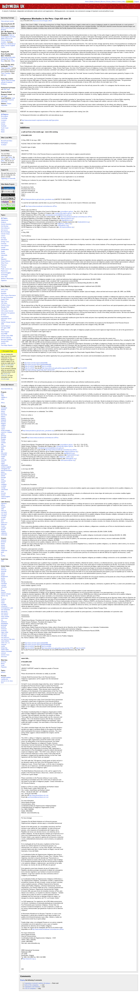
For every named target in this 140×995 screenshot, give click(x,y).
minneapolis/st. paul (7, 608)
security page (5, 379)
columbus (4, 587)
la (1, 597)
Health (3, 251)
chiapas (3, 507)
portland (3, 627)
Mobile (92, 1)
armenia (3, 409)
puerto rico (4, 522)
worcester (4, 656)
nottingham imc (5, 468)
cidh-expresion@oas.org (66, 227)
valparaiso (4, 533)
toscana (3, 493)
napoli (3, 463)
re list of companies (30, 988)
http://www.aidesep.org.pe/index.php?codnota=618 (40, 370)
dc (1, 589)
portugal (3, 477)
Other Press (4, 263)
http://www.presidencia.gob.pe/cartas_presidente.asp (38, 199)
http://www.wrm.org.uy (29, 959)
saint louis (4, 634)
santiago (3, 528)
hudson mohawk (6, 594)
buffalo (3, 580)
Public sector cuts (6, 269)
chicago (3, 582)
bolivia (3, 505)
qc (1, 554)
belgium (3, 418)
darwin (3, 545)
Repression (36, 20)
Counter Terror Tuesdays (7, 67)
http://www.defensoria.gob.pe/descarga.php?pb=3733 (57, 368)
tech (2, 682)
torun (2, 491)
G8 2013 (3, 291)
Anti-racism (4, 230)
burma (3, 543)
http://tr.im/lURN (46, 366)
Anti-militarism (5, 228)
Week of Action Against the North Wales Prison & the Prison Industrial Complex (8, 38)
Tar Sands (4, 309)
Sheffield (3, 126)
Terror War (4, 276)
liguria (3, 449)
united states (5, 649)
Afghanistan (4, 220)
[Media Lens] (8, 199)
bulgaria (3, 423)
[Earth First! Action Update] (8, 206)
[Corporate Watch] (8, 196)
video (2, 399)
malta (2, 458)
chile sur (3, 510)
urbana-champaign (6, 651)
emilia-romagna (5, 430)
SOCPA (3, 343)
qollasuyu (4, 524)
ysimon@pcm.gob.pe (66, 211)
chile (2, 508)
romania (3, 481)
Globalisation (5, 249)
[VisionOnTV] (8, 202)
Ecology (3, 237)
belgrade (3, 420)
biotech (3, 672)
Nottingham (4, 143)
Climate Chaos (5, 234)
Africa (3, 402)
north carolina (5, 616)
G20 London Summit (7, 311)
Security (130, 1)
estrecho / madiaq (6, 432)
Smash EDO (5, 341)
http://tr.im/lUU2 (29, 366)
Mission (103, 1)
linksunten (4, 453)
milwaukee (4, 606)
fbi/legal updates (6, 677)
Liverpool (3, 120)
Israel (2, 665)
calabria (3, 425)
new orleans (4, 615)
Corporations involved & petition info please (37, 983)
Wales (3, 130)
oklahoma (4, 622)
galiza (3, 434)
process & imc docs (7, 681)
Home (87, 1)
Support (136, 1)
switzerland (4, 489)
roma (2, 479)
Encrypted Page (8, 351)
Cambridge (4, 118)
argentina (3, 503)
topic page (7, 89)
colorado (3, 585)
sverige (3, 488)
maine (3, 601)
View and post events (7, 21)
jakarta (3, 547)
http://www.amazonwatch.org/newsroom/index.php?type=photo (40, 120)
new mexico (4, 613)
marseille (3, 460)
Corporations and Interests (32, 986)
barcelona (4, 415)
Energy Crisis (5, 241)
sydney (3, 556)
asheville (3, 571)
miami (3, 602)
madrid (3, 456)
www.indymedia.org (6, 389)
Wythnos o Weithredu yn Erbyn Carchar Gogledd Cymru (8, 45)
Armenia (3, 662)
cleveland (4, 583)
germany (3, 435)
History (3, 253)
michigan (3, 604)
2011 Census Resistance (8, 295)
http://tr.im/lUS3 (82, 368)
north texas (4, 618)
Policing (3, 267)
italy (2, 444)
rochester (4, 630)
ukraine (3, 495)
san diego (4, 635)
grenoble (3, 437)
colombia (3, 515)
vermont (3, 653)
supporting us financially (8, 178)
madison (3, 599)
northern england (6, 467)
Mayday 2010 (5, 307)
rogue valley (4, 632)
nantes (3, 462)
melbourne (4, 550)
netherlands (4, 465)
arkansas (3, 569)
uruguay (3, 531)
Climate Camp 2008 (7, 335)
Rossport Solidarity (6, 339)
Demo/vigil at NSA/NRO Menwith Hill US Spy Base (8, 59)
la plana (3, 446)
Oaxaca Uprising (6, 337)
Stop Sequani (5, 332)
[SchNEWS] (8, 189)
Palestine (4, 265)
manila (3, 549)
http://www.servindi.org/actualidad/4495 (35, 363)
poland (3, 475)
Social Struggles (44, 20)
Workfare (3, 293)
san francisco (5, 637)
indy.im (3, 157)
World (50, 20)
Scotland (3, 144)
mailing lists (4, 679)
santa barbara (5, 641)
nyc (2, 620)
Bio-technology (5, 232)
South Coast (4, 128)
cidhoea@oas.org (63, 225)
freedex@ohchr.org (83, 222)
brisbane (3, 542)
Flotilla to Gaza (5, 305)
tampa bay (4, 648)
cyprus (3, 428)
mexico (3, 519)
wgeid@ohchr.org (67, 220)
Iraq (2, 257)
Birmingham (4, 116)
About (113, 1)
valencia (3, 498)
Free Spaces (5, 245)
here (5, 75)
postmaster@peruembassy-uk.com (38, 797)
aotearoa (3, 540)
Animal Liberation (6, 224)
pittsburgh (4, 625)
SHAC (3, 330)
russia (3, 482)
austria (3, 413)
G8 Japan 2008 (5, 328)
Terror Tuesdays (6, 73)
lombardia (4, 455)
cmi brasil (4, 512)
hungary (3, 439)
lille (2, 451)
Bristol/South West (6, 141)
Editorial (97, 1)
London (3, 122)
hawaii (3, 590)
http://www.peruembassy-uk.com (38, 795)
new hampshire (5, 609)
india (2, 561)
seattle (3, 646)
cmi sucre (4, 514)
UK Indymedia (19, 5)
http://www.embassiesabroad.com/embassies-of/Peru (41, 206)
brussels (3, 422)
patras (3, 472)
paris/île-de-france (6, 470)
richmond (3, 629)
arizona (3, 568)
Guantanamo (5, 316)
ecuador (3, 517)
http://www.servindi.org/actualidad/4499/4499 (38, 364)
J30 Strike (4, 303)
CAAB (13, 61)
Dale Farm (4, 301)
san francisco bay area (8, 639)
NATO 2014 (4, 289)
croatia (3, 427)
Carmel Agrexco (5, 326)
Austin (3, 575)
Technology (4, 274)
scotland (3, 486)
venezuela (4, 535)
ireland (3, 441)
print (2, 394)
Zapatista (4, 280)
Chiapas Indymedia (6, 104)
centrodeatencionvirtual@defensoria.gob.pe (58, 215)
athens (3, 411)
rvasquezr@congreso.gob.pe (63, 213)
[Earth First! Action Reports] (8, 209)
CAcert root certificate (5, 374)
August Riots (5, 299)
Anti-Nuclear (4, 226)
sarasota (3, 644)
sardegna (3, 484)
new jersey (4, 611)
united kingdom (5, 496)
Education (4, 239)
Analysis (3, 222)
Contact (119, 1)
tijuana (3, 529)
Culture (3, 236)
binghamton (4, 576)
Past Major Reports (7, 345)
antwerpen (4, 408)
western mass (5, 655)
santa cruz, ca (5, 642)
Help (123, 1)
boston (3, 578)
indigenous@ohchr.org (66, 218)
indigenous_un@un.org (64, 223)
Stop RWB (4, 333)
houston (3, 592)
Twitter (10, 157)
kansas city (4, 595)
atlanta (3, 573)
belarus (3, 416)
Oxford (3, 124)
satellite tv (4, 397)
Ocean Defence (5, 261)
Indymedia (4, 255)
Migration (3, 259)
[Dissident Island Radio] (8, 192)
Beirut (3, 663)
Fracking (3, 243)
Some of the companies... (32, 985)
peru (2, 521)
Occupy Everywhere (7, 297)
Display (22, 980)
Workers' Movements (7, 278)
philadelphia (4, 623)
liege (2, 448)
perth (2, 552)
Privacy (108, 1)
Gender (3, 247)
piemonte (3, 474)
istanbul (3, 442)
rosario (3, 526)
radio (2, 395)
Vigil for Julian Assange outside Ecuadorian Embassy (8, 82)
